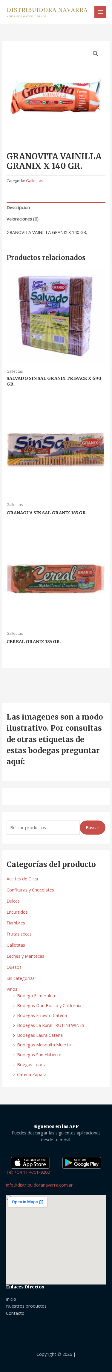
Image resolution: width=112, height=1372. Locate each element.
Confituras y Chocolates (30, 890)
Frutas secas (19, 934)
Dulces (13, 901)
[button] (95, 53)
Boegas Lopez (31, 1064)
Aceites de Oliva (22, 879)
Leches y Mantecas (25, 956)
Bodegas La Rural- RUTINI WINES (50, 1025)
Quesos (14, 967)
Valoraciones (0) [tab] (23, 219)
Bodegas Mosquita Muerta (44, 1045)
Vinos (12, 989)
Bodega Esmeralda (36, 995)
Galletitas (16, 945)
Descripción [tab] (18, 207)
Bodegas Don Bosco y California (49, 1005)
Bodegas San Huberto (39, 1054)
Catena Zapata (32, 1074)
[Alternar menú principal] (100, 12)
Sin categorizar (21, 978)
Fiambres (16, 923)
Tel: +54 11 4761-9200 (28, 1172)
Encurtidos (17, 912)
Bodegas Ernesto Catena (42, 1015)
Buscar (92, 827)
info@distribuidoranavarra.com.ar (39, 1185)
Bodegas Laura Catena (40, 1035)
